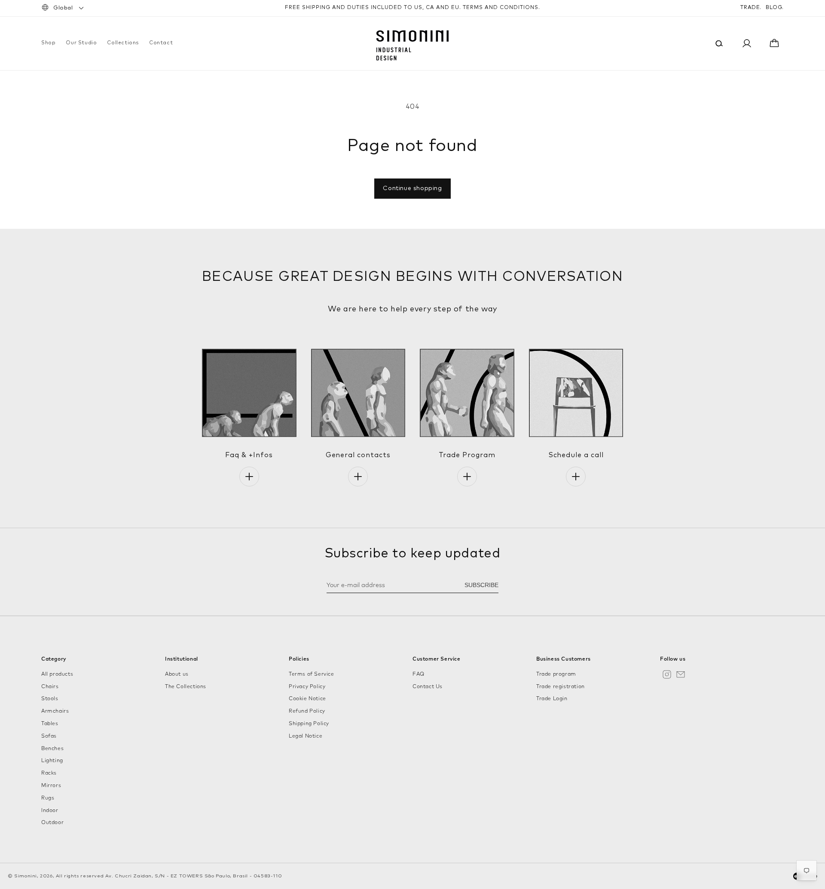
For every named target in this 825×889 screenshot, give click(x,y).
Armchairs (55, 711)
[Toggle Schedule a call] (576, 476)
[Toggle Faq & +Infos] (249, 476)
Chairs (50, 686)
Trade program (556, 674)
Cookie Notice (307, 698)
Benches (52, 748)
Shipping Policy (309, 723)
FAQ (418, 674)
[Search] (719, 43)
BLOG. (775, 7)
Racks (49, 773)
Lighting (52, 760)
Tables (49, 723)
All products (57, 674)
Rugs (47, 798)
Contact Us (427, 686)
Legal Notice (305, 736)
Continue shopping (412, 188)
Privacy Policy (307, 686)
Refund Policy (307, 711)
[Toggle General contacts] (358, 476)
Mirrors (51, 785)
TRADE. (750, 7)
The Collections (185, 686)
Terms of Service (311, 674)
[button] (48, 43)
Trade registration (560, 686)
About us (177, 674)
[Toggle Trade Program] (467, 476)
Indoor (49, 810)
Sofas (49, 736)
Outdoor (52, 822)
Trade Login (552, 698)
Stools (49, 698)
